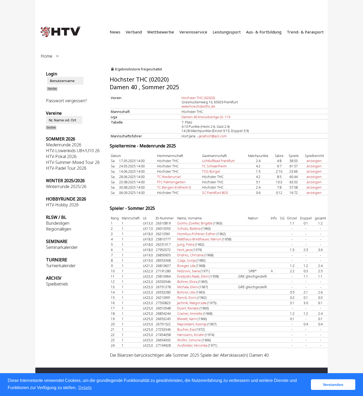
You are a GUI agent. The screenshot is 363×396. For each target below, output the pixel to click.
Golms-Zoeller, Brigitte (194, 223)
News (115, 32)
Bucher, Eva (186, 329)
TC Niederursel (169, 176)
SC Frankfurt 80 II (215, 192)
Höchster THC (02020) (198, 97)
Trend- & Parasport (305, 32)
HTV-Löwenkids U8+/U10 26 (73, 151)
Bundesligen (57, 223)
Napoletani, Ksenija (191, 324)
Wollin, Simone (189, 340)
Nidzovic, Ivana (188, 271)
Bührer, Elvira (187, 281)
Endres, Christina (190, 255)
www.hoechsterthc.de (198, 106)
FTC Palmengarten (171, 182)
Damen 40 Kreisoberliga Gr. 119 (206, 116)
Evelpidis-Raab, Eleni (193, 276)
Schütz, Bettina (189, 228)
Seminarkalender (62, 247)
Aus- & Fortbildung (263, 32)
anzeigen (314, 160)
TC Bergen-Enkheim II (174, 187)
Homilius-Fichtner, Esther (196, 233)
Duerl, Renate (188, 308)
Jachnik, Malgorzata (191, 302)
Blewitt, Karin (187, 318)
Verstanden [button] (333, 384)
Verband (134, 32)
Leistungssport (227, 32)
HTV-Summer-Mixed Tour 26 (73, 162)
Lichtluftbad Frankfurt (218, 160)
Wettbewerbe (160, 32)
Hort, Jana (184, 249)
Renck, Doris (187, 297)
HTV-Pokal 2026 (61, 156)
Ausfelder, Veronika (192, 345)
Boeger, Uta (186, 265)
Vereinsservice (193, 32)
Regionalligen (58, 229)
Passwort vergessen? (66, 101)
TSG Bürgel (211, 171)
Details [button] (85, 387)
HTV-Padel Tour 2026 (66, 168)
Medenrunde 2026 (63, 145)
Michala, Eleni (187, 286)
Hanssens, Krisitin (190, 334)
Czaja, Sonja (186, 260)
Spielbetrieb (57, 284)
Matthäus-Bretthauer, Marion (199, 239)
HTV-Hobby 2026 (62, 205)
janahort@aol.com (213, 136)
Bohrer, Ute (186, 292)
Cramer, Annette (189, 313)
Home (46, 56)
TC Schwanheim (214, 166)
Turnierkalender (61, 266)
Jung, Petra (185, 244)
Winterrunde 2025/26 (66, 186)
